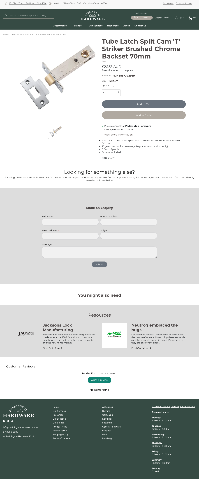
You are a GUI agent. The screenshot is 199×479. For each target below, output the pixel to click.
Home (6, 34)
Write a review (99, 380)
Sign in (182, 17)
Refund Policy (60, 430)
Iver (104, 61)
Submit (99, 264)
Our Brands (58, 422)
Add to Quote (144, 115)
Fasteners (107, 422)
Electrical (106, 418)
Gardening (107, 415)
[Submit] (6, 16)
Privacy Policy (60, 426)
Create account (162, 17)
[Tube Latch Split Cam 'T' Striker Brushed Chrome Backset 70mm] (55, 80)
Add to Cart (144, 104)
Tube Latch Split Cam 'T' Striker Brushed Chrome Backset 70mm (38, 34)
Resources (58, 415)
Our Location (59, 418)
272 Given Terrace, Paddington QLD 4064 (173, 406)
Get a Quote (168, 3)
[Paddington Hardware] (93, 15)
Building (106, 411)
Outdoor (106, 430)
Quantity (108, 85)
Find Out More (51, 348)
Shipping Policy (60, 434)
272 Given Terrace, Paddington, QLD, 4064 (27, 3)
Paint (104, 434)
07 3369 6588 (143, 17)
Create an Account (184, 3)
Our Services (59, 411)
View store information (118, 134)
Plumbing (107, 438)
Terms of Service (61, 438)
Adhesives (107, 407)
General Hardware (111, 426)
